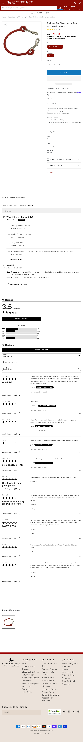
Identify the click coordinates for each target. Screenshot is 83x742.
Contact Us (27, 680)
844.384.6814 (69, 7)
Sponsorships (48, 680)
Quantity (49, 60)
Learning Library (49, 689)
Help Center (27, 692)
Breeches (66, 666)
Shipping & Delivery (30, 672)
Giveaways (46, 686)
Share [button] (51, 172)
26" (50, 55)
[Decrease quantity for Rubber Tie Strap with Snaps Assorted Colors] (49, 64)
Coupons (66, 678)
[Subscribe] (38, 712)
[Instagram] (69, 712)
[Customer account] (74, 3)
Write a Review (21, 319)
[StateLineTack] (19, 3)
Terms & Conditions (50, 695)
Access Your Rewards (27, 688)
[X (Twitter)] (73, 712)
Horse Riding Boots (70, 663)
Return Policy (28, 675)
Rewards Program (49, 669)
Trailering (22, 17)
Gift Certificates (68, 675)
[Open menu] (3, 2)
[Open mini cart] (79, 3)
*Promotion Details (30, 678)
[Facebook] (64, 712)
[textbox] (41, 201)
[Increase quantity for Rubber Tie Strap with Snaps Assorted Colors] (59, 64)
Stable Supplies (13, 17)
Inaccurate (46, 277)
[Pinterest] (78, 712)
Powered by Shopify (47, 730)
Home (4, 17)
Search (25, 663)
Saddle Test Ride (49, 683)
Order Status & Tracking (28, 667)
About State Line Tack (49, 664)
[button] (64, 78)
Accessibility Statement (47, 699)
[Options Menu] (79, 395)
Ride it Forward (48, 677)
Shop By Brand (68, 681)
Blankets (66, 669)
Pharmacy (66, 684)
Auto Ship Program (30, 683)
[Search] (60, 8)
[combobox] (32, 8)
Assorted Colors (55, 47)
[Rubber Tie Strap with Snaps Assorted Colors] (8, 622)
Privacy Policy (48, 692)
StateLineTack (38, 730)
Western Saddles (69, 672)
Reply (40, 277)
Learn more (30, 205)
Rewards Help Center (48, 673)
